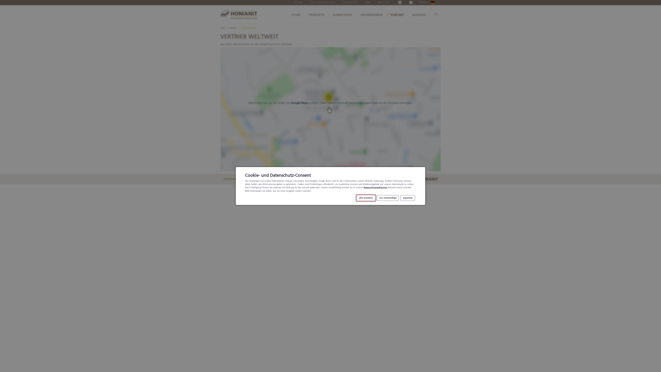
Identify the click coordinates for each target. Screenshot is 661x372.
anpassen (408, 198)
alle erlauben (366, 198)
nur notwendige (387, 198)
